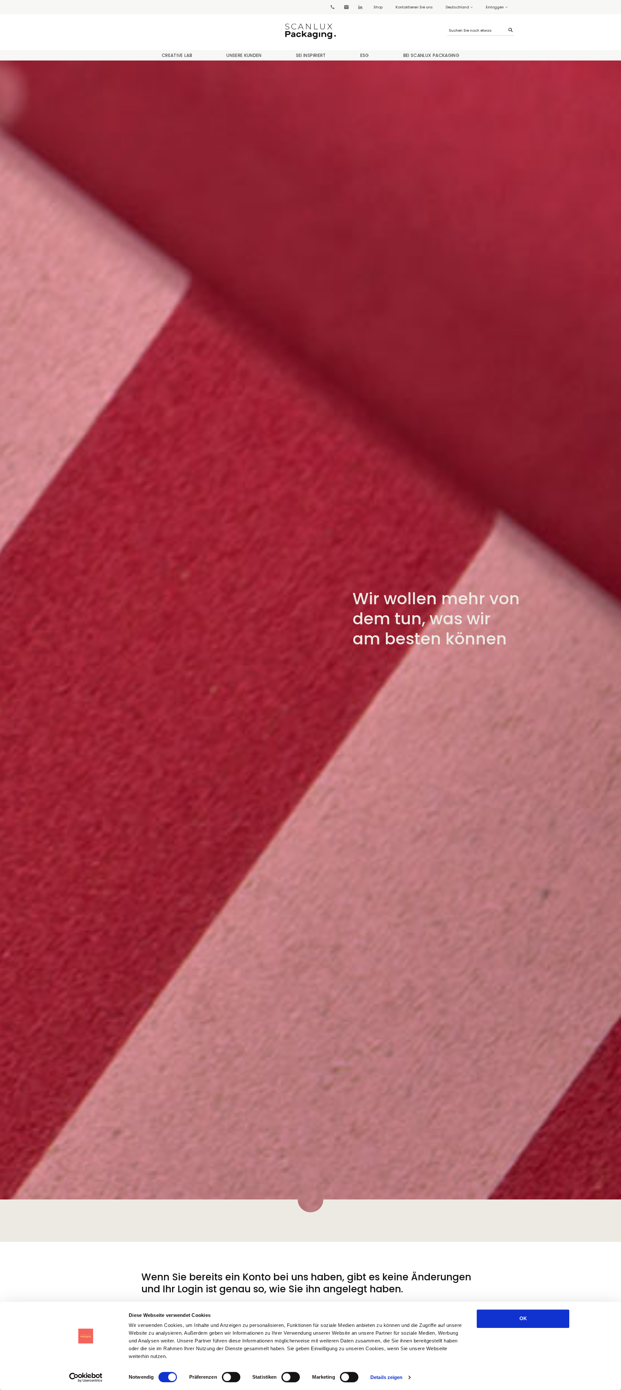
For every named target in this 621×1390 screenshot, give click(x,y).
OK (523, 1318)
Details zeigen (386, 1377)
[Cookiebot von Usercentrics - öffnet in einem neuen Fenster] (86, 1377)
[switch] (231, 1377)
